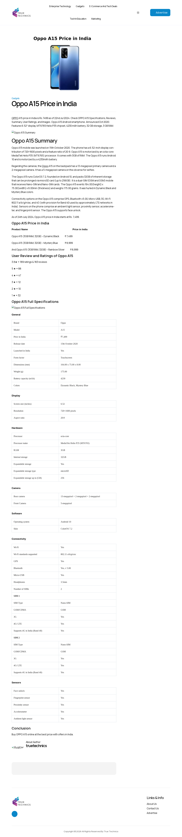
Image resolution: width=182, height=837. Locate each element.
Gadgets (80, 6)
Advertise (161, 12)
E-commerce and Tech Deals (103, 6)
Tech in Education (78, 18)
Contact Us (153, 808)
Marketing (96, 18)
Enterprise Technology (60, 6)
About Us (152, 804)
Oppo (45, 166)
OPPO (15, 118)
